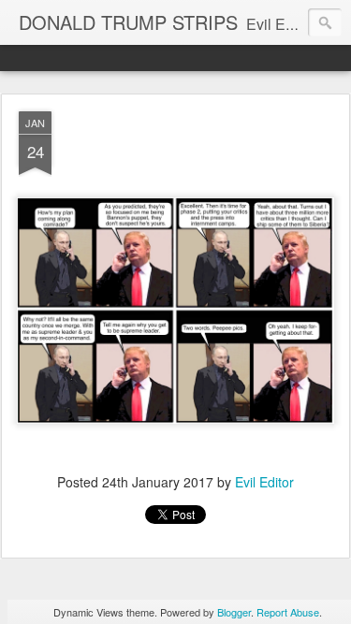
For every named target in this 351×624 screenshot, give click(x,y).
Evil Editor (264, 481)
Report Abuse (287, 611)
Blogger (234, 611)
